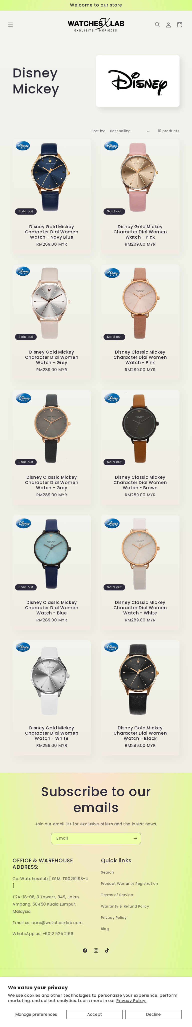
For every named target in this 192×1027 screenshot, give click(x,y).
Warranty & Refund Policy (125, 906)
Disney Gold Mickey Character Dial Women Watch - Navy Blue (51, 232)
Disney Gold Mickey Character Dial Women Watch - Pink (140, 232)
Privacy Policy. (131, 1001)
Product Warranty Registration (129, 883)
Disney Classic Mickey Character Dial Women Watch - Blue (51, 607)
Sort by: (98, 130)
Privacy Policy (113, 917)
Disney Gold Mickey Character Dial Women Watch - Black (140, 733)
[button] (10, 24)
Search (107, 872)
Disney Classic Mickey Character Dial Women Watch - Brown (140, 482)
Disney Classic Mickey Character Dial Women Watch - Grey (51, 482)
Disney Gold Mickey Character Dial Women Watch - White (51, 733)
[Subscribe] (135, 838)
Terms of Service (117, 894)
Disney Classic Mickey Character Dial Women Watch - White (140, 607)
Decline (153, 1014)
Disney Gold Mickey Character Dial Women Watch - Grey (51, 357)
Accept (94, 1014)
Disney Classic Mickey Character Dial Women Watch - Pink (140, 357)
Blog (105, 928)
